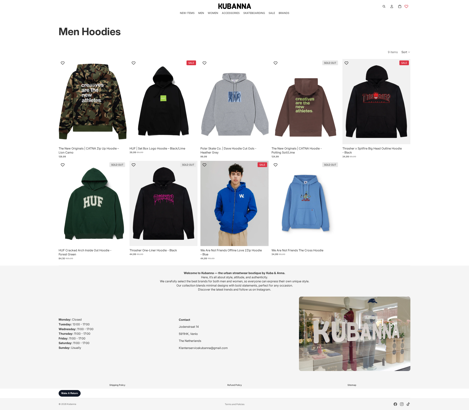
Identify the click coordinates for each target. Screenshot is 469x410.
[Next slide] (192, 101)
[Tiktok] (408, 404)
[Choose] (121, 138)
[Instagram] (402, 404)
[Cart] (400, 6)
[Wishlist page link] (406, 6)
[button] (405, 52)
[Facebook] (395, 404)
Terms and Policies (234, 404)
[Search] (384, 6)
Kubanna (71, 404)
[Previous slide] (135, 101)
